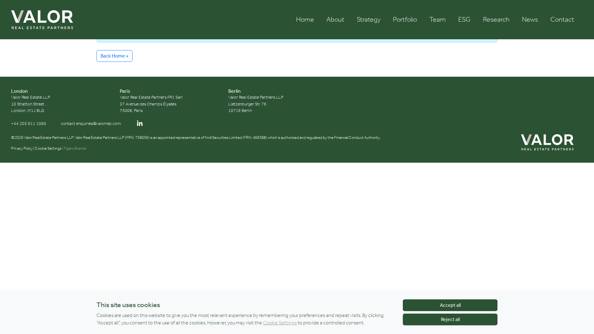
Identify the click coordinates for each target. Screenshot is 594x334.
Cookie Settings (48, 148)
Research (496, 19)
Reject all (450, 319)
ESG (464, 19)
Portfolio (405, 19)
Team (437, 19)
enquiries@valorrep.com (98, 123)
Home (305, 19)
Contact (562, 19)
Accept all (450, 305)
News (530, 19)
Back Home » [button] (114, 56)
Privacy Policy (22, 148)
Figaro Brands (75, 148)
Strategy (369, 19)
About (335, 19)
